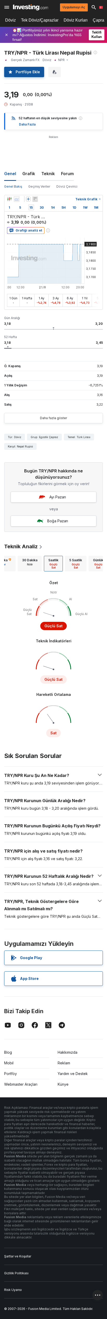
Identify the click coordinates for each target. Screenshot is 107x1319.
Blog (8, 1052)
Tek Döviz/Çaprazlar (39, 20)
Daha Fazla (27, 124)
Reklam (64, 1063)
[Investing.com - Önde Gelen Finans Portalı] (30, 7)
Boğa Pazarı (57, 521)
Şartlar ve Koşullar (17, 1256)
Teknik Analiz (21, 546)
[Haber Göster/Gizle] (35, 199)
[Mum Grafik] (9, 199)
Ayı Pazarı (57, 497)
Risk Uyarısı (13, 1290)
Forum (67, 173)
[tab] (30, 563)
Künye (63, 1084)
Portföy (10, 1073)
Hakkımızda (67, 1052)
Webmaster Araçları (20, 1084)
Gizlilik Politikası (16, 1273)
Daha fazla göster (53, 418)
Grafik (28, 173)
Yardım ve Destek (73, 1073)
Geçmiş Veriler (39, 186)
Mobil (9, 1063)
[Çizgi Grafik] (16, 199)
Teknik (48, 173)
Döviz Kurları (76, 20)
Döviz (10, 20)
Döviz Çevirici (66, 186)
